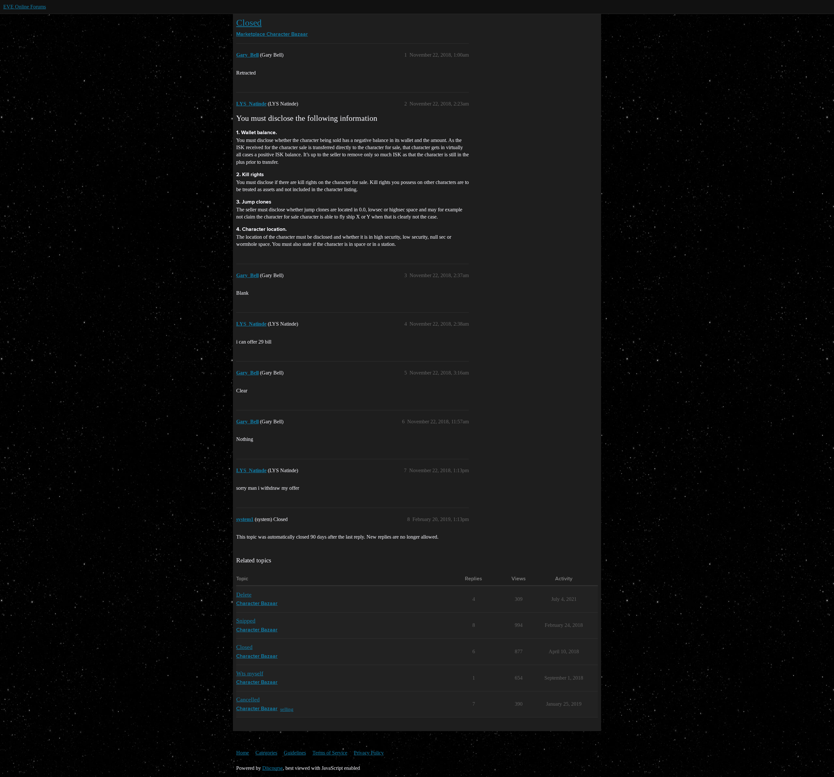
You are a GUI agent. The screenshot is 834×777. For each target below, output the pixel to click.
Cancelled (248, 699)
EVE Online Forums (24, 6)
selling (287, 709)
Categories (266, 753)
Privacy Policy (369, 753)
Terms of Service (329, 753)
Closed (249, 23)
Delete (244, 594)
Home (242, 753)
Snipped (245, 620)
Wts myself (249, 673)
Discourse (272, 768)
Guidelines (295, 753)
